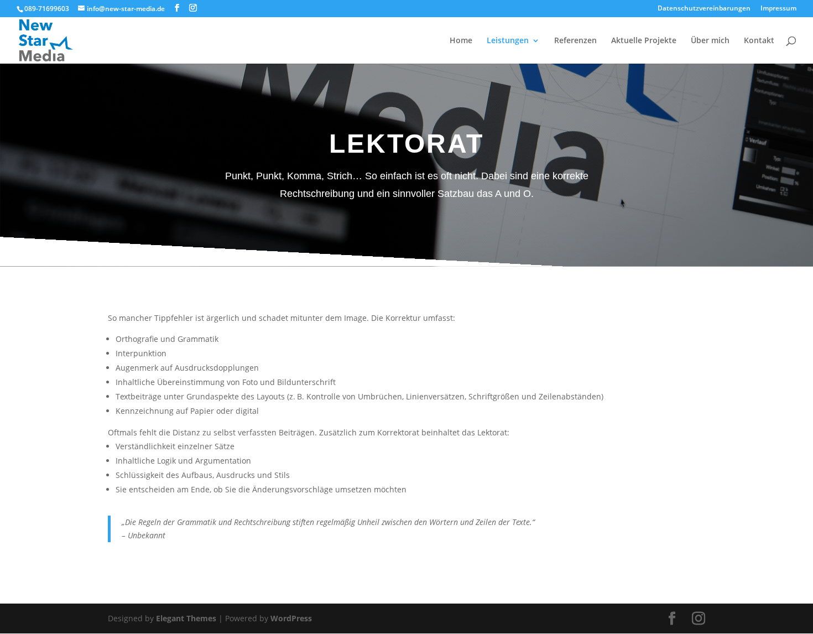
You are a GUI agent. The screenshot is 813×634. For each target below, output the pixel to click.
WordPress (291, 618)
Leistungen (508, 41)
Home (461, 41)
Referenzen (575, 41)
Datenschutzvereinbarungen (704, 9)
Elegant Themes (186, 618)
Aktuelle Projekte (643, 41)
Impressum (778, 9)
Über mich (710, 41)
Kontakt (759, 41)
